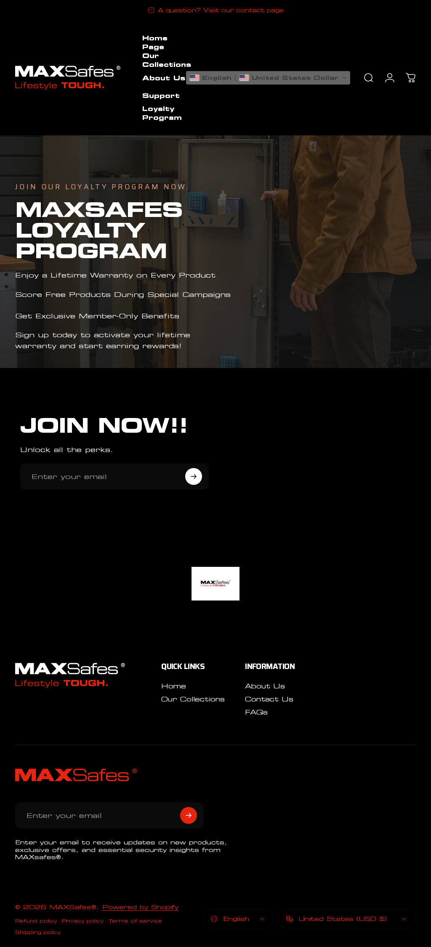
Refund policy (36, 921)
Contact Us (269, 699)
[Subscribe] (193, 476)
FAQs (256, 712)
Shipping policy (38, 932)
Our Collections (193, 699)
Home (173, 686)
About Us (265, 686)
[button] (268, 78)
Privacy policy (83, 921)
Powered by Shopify (140, 907)
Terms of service (135, 921)
